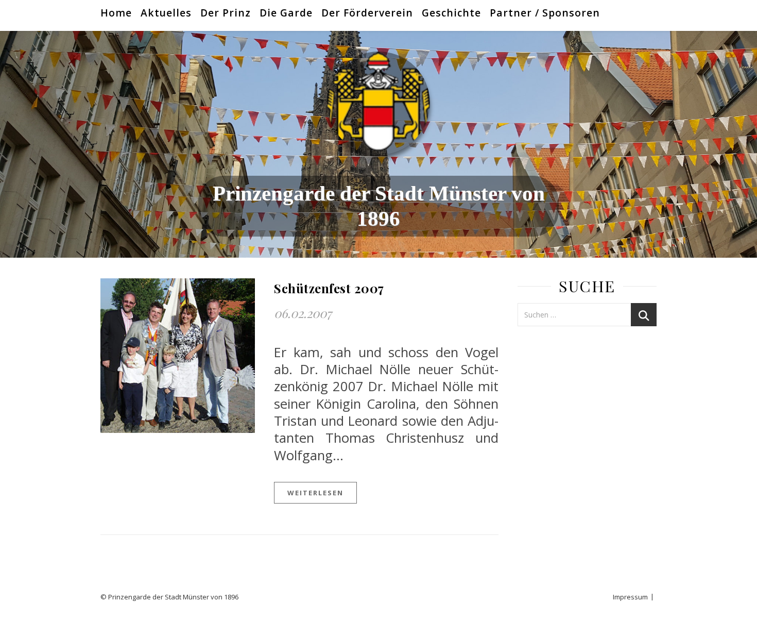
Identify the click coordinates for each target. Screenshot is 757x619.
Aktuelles (166, 13)
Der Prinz (225, 13)
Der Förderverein (367, 13)
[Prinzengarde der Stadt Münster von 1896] (378, 103)
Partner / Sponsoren (545, 13)
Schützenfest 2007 (329, 288)
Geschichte (451, 13)
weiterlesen (315, 492)
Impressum (630, 596)
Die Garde (286, 13)
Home (116, 13)
